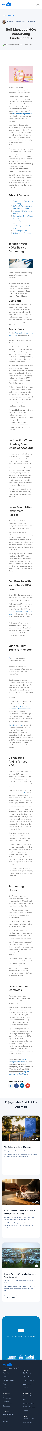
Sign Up (5, 1421)
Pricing (5, 1376)
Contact (25, 1410)
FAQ (4, 1384)
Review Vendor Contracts (22, 233)
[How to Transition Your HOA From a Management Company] (21, 1193)
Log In (5, 1418)
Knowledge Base (28, 1403)
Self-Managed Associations (7, 1397)
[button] (38, 4)
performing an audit (18, 793)
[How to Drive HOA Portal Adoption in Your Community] (21, 1257)
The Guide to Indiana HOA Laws (17, 1147)
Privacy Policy (27, 1422)
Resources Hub (28, 1396)
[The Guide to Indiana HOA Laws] (21, 1130)
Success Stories (8, 1380)
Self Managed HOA (23, 1219)
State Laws (27, 1151)
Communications (28, 1380)
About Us (6, 1373)
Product (25, 1388)
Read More (11, 1298)
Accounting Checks (20, 231)
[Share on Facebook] (16, 1085)
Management (27, 1384)
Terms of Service (28, 1419)
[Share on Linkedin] (22, 1085)
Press (5, 1388)
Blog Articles (27, 1217)
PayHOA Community (29, 1407)
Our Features (27, 1373)
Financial (26, 1376)
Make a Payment (8, 1414)
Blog (24, 1399)
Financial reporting (15, 725)
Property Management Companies (7, 1404)
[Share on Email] (27, 1085)
